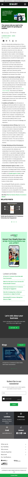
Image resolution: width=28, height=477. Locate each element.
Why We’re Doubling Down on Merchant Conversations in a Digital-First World (12, 293)
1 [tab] (11, 222)
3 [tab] (14, 222)
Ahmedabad (5, 421)
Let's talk (13, 327)
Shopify (13, 35)
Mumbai (4, 419)
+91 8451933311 (8, 1)
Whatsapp (21, 417)
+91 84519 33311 (21, 419)
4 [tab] (16, 222)
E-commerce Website (6, 35)
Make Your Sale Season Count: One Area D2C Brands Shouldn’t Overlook (13, 282)
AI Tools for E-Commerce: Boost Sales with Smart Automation (13, 277)
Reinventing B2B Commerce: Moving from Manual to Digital (12, 298)
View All (21, 345)
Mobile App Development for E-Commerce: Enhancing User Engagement (13, 287)
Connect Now (14, 475)
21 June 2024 (6, 37)
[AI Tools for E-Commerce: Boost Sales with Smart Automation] (14, 353)
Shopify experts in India (14, 173)
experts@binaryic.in (20, 1)
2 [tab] (13, 222)
